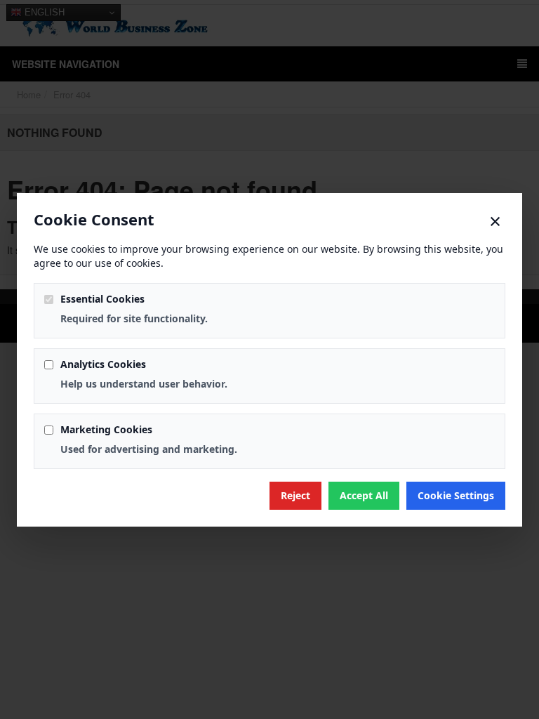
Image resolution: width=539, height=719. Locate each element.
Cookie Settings (456, 495)
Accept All (364, 495)
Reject (295, 495)
